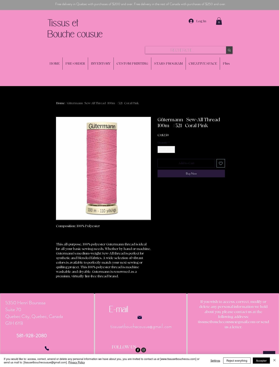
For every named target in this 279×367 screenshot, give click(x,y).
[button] (219, 21)
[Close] (274, 360)
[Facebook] (138, 350)
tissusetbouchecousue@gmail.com (226, 322)
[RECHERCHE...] (229, 50)
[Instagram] (143, 350)
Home (60, 103)
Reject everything (236, 360)
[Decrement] (160, 149)
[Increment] (172, 149)
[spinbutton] (166, 149)
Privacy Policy (76, 362)
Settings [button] (215, 360)
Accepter (261, 360)
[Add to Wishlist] (221, 163)
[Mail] (139, 317)
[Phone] (47, 348)
